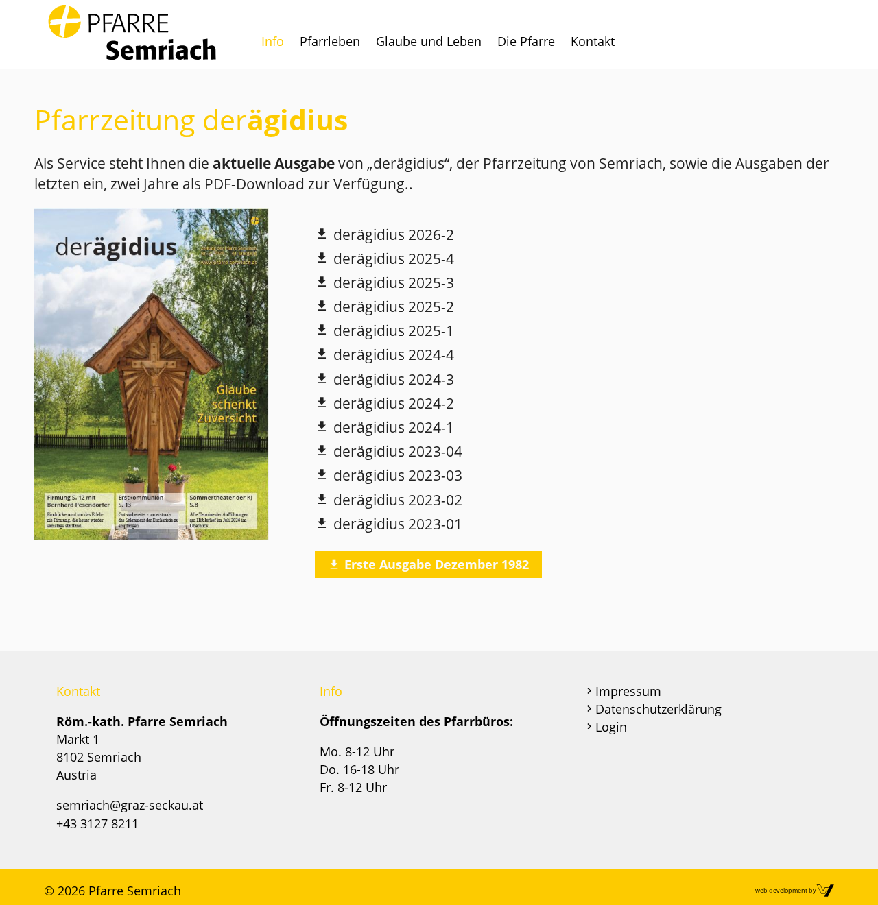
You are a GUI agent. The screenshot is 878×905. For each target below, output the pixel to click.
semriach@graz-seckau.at (129, 805)
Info (272, 41)
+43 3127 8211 (97, 823)
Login (611, 727)
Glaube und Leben (429, 41)
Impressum (628, 691)
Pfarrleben (330, 41)
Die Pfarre (526, 41)
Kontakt (593, 41)
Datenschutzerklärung (658, 709)
